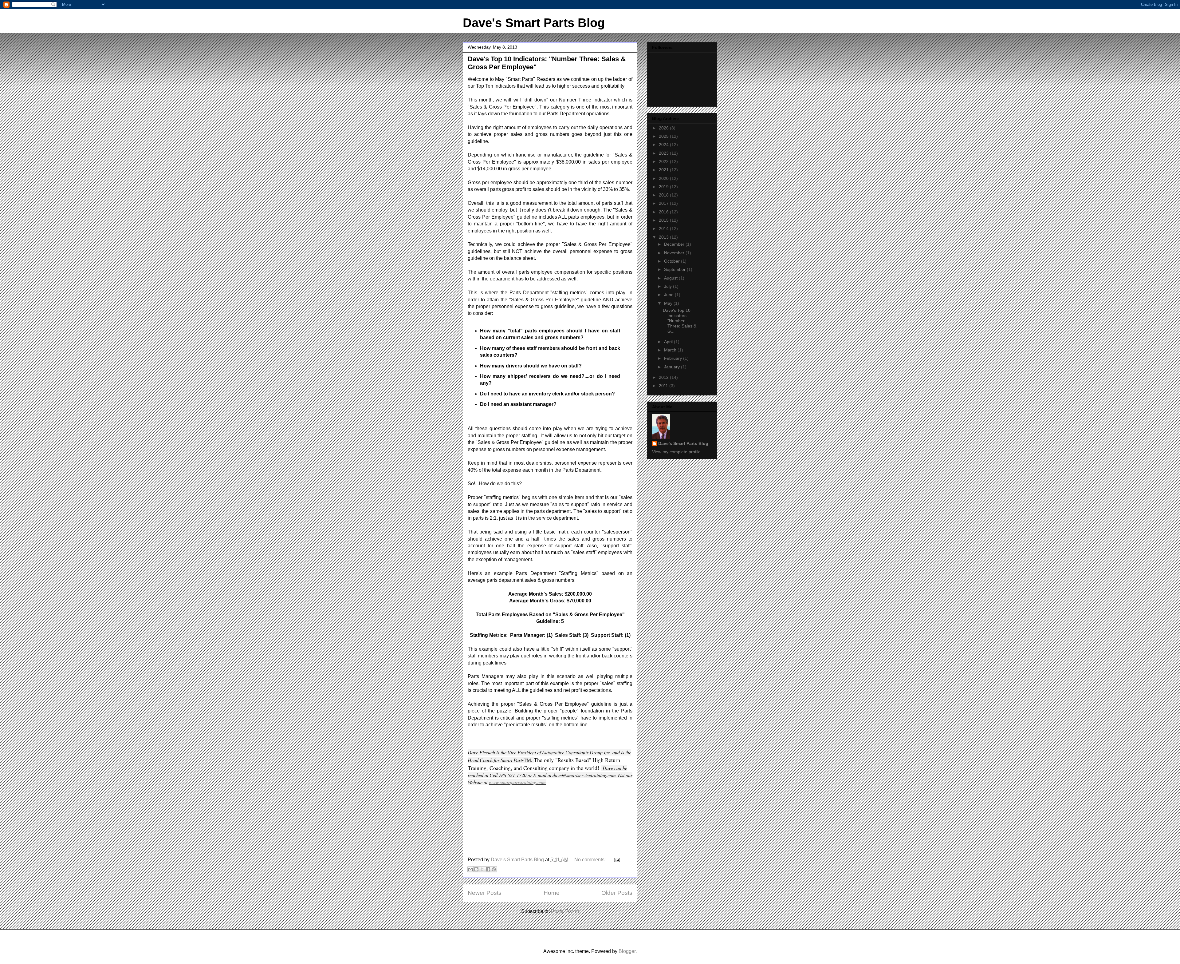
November (675, 252)
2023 (664, 153)
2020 (664, 178)
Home (552, 893)
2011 (664, 385)
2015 (664, 220)
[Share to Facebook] (488, 869)
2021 (664, 169)
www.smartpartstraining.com (517, 782)
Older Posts (616, 893)
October (672, 261)
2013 (664, 237)
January (672, 366)
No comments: (590, 859)
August (671, 278)
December (675, 244)
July (668, 286)
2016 (664, 211)
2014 (664, 228)
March (671, 349)
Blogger (627, 951)
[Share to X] (482, 869)
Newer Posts (485, 893)
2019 (664, 186)
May (669, 303)
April (669, 341)
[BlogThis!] (476, 869)
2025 (664, 136)
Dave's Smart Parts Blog (534, 23)
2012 (664, 377)
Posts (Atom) (565, 911)
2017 (664, 203)
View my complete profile (676, 451)
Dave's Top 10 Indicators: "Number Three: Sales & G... (679, 320)
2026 (664, 127)
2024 (664, 144)
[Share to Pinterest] (494, 869)
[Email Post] (616, 859)
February (673, 358)
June (669, 294)
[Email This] (470, 869)
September (675, 269)
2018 (664, 194)
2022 (664, 161)
